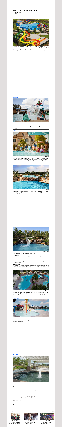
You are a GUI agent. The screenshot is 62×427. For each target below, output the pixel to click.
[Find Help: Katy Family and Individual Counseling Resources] (31, 417)
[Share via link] (20, 404)
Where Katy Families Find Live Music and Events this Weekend (46, 423)
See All (53, 411)
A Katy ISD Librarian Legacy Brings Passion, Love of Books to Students (14, 423)
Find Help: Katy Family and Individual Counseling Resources (30, 423)
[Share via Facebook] (13, 404)
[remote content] (31, 80)
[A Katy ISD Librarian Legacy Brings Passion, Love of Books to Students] (15, 417)
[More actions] (48, 7)
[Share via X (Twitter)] (15, 404)
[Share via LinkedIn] (18, 404)
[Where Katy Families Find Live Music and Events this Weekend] (47, 417)
